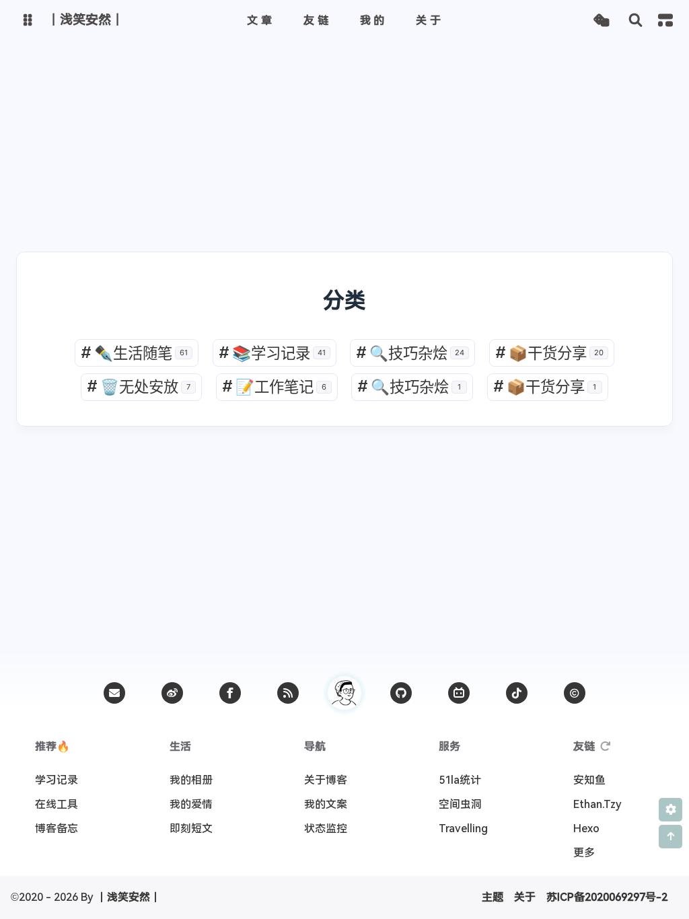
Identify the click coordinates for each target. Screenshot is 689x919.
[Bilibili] (459, 693)
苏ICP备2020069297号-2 (606, 897)
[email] (114, 693)
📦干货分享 (549, 353)
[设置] (670, 809)
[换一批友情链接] (605, 747)
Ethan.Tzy (597, 804)
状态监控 (325, 828)
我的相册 (191, 780)
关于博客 (325, 780)
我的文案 (325, 804)
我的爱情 (191, 804)
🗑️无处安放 (138, 386)
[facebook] (230, 693)
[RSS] (288, 693)
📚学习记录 (272, 353)
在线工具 (56, 804)
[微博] (172, 693)
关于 (525, 897)
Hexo (586, 828)
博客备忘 (56, 828)
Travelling (463, 828)
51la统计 (460, 780)
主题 (492, 897)
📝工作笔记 (274, 386)
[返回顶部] (344, 693)
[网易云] (517, 693)
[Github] (401, 693)
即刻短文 (191, 828)
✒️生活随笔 (134, 353)
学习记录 (56, 780)
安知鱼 (589, 780)
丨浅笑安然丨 (128, 897)
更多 (584, 852)
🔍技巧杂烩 (410, 353)
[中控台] (665, 20)
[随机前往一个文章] (601, 20)
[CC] (574, 693)
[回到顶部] (670, 836)
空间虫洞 (460, 804)
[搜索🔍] (635, 20)
